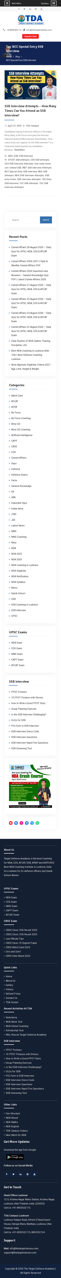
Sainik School (18, 593)
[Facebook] (6, 1174)
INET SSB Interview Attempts (37, 167)
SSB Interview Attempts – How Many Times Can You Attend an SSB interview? (30, 110)
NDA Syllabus (18, 582)
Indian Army (17, 508)
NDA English (12, 1126)
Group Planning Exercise (23, 708)
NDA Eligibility (18, 570)
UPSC (14, 616)
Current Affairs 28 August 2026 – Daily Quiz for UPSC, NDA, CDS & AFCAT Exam (31, 251)
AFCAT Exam (17, 665)
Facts (14, 480)
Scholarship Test (15, 1030)
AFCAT (14, 401)
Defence (15, 469)
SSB (16, 156)
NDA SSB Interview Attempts (29, 175)
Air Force (16, 412)
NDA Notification (19, 576)
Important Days (19, 503)
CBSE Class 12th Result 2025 (21, 934)
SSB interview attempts (29, 179)
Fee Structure (13, 1113)
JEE (13, 520)
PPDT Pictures (19, 692)
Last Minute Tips (15, 938)
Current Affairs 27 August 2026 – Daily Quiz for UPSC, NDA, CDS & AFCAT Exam (31, 289)
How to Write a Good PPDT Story (28, 703)
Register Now (30, 36)
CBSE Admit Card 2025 (18, 947)
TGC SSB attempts (28, 183)
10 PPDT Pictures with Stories (27, 697)
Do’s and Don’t (13, 951)
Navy (13, 542)
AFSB (14, 407)
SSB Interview (26, 156)
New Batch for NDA (16, 1135)
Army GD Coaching (20, 429)
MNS (13, 531)
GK (12, 491)
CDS (13, 452)
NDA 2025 (16, 553)
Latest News (18, 525)
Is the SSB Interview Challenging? (28, 714)
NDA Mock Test (14, 1021)
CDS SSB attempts (39, 159)
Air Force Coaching (21, 418)
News (14, 587)
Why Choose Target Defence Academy (26, 1034)
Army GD (15, 423)
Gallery (9, 985)
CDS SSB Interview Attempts (19, 163)
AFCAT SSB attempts (18, 159)
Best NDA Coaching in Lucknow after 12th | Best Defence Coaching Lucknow (30, 354)
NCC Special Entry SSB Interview (21, 171)
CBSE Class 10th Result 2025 (21, 930)
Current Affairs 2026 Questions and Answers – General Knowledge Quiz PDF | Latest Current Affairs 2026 (30, 275)
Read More (20, 150)
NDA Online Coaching (17, 1026)
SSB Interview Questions (24, 737)
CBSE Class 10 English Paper (21, 943)
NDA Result (12, 1117)
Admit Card (17, 395)
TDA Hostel (12, 1002)
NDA (10, 156)
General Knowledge (21, 486)
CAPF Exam (17, 659)
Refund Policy (13, 993)
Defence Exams (19, 474)
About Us (11, 980)
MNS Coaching (19, 536)
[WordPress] (27, 1174)
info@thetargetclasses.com (39, 30)
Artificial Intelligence (21, 435)
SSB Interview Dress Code (25, 731)
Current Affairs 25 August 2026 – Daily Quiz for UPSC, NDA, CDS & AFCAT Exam (31, 303)
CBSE (14, 446)
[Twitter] (13, 1174)
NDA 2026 (16, 559)
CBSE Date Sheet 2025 (18, 956)
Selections (11, 1017)
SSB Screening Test (21, 748)
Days (14, 463)
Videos (9, 989)
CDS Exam (16, 648)
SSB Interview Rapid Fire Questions (29, 742)
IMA (13, 497)
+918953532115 (14, 30)
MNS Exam (17, 654)
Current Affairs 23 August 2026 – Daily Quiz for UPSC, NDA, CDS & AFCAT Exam (31, 331)
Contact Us (11, 998)
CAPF (14, 440)
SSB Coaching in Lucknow (24, 604)
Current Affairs (18, 457)
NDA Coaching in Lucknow (24, 565)
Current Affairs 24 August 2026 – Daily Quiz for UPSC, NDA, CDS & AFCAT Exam (31, 317)
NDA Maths (12, 1122)
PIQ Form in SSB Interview (25, 725)
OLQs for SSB (18, 720)
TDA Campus (32, 125)
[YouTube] (34, 1174)
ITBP (13, 514)
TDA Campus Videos (17, 1130)
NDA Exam (16, 642)
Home (9, 976)
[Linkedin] (20, 1174)
